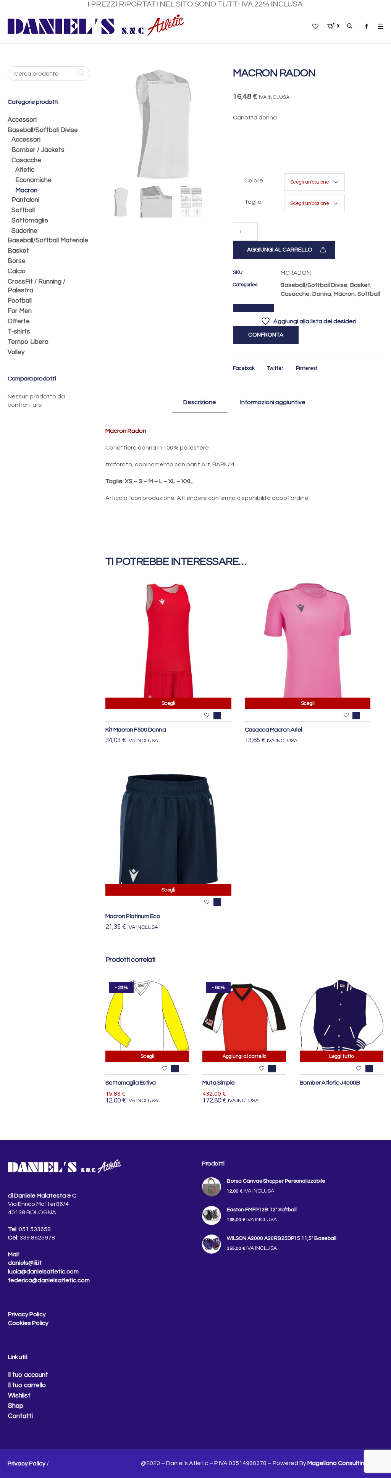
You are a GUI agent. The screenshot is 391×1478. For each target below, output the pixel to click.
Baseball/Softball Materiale (48, 240)
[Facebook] (366, 26)
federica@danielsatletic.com (49, 1280)
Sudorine (24, 230)
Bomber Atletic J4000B (330, 1083)
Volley (16, 352)
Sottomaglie (29, 220)
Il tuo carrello (27, 1385)
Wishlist (19, 1395)
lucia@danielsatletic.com (43, 1271)
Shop (15, 1405)
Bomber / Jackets (38, 150)
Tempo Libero (28, 341)
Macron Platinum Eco (132, 916)
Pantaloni (25, 200)
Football (20, 300)
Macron (344, 294)
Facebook (244, 368)
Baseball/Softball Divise (314, 285)
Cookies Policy (28, 1323)
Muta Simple (218, 1083)
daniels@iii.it (25, 1263)
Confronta (259, 308)
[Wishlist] (207, 715)
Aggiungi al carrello (279, 250)
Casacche (295, 294)
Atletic (24, 169)
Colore (253, 180)
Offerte (19, 321)
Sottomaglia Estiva (130, 1083)
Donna (321, 294)
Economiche (33, 180)
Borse (17, 261)
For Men (20, 311)
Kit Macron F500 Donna (135, 730)
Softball (368, 294)
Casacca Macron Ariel (273, 730)
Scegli (168, 703)
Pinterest (306, 368)
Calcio (17, 271)
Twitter (275, 368)
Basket (360, 285)
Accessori (22, 119)
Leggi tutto (341, 1056)
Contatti (20, 1416)
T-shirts (19, 331)
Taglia (253, 202)
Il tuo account (28, 1375)
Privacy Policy (27, 1314)
